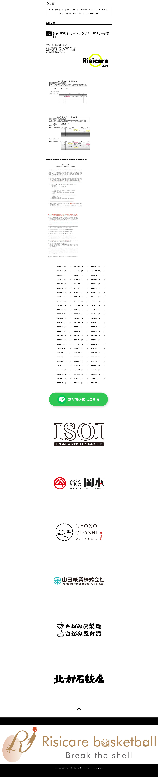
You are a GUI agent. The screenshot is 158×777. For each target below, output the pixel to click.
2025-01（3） (79, 292)
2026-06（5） (96, 266)
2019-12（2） (96, 378)
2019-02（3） (96, 383)
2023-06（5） (96, 318)
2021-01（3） (79, 361)
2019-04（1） (79, 383)
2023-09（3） (96, 314)
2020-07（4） (79, 370)
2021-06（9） (96, 353)
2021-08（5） (62, 353)
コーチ (91, 10)
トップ (51, 10)
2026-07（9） (79, 266)
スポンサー (105, 10)
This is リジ (77, 13)
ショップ (97, 10)
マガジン (68, 13)
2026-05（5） (62, 271)
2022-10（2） (79, 331)
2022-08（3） (62, 335)
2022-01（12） (79, 344)
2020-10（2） (79, 365)
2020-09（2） (96, 365)
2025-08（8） (62, 284)
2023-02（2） (62, 327)
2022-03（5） (96, 340)
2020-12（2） (96, 361)
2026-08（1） (62, 266)
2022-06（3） (96, 335)
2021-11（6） (62, 348)
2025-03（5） (96, 288)
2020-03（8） (96, 374)
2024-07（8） (79, 301)
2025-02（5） (62, 292)
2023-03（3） (96, 322)
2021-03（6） (96, 357)
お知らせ (68, 10)
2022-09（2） (96, 331)
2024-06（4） (96, 301)
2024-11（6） (62, 297)
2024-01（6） (79, 309)
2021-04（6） (79, 357)
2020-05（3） (62, 374)
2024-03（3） (96, 305)
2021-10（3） (79, 348)
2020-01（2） (79, 378)
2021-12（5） (96, 344)
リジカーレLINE (88, 13)
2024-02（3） (62, 309)
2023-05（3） (62, 322)
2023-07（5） (79, 318)
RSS (101, 768)
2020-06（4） (96, 370)
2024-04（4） (79, 305)
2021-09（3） (96, 348)
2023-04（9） (79, 322)
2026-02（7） (62, 275)
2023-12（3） (96, 309)
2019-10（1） (62, 383)
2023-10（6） (79, 314)
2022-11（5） (62, 331)
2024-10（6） (79, 297)
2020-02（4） (62, 378)
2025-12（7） (96, 275)
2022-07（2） (79, 335)
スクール (75, 10)
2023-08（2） (62, 318)
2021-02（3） (62, 361)
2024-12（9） (96, 292)
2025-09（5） (96, 279)
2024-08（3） (62, 301)
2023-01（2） (79, 327)
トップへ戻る (79, 709)
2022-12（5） (96, 327)
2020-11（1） (62, 365)
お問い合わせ (59, 10)
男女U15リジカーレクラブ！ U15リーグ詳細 (81, 35)
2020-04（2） (79, 374)
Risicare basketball (69, 768)
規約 (97, 13)
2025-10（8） (79, 279)
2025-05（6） (62, 288)
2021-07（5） (79, 353)
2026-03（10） (96, 271)
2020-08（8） (62, 370)
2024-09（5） (96, 297)
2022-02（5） (62, 344)
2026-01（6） (79, 275)
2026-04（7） (79, 271)
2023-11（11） (62, 314)
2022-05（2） (62, 340)
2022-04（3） (79, 340)
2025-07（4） (79, 284)
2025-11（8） (62, 279)
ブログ (62, 13)
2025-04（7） (79, 288)
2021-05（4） (62, 357)
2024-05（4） (62, 305)
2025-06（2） (96, 284)
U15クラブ (83, 10)
